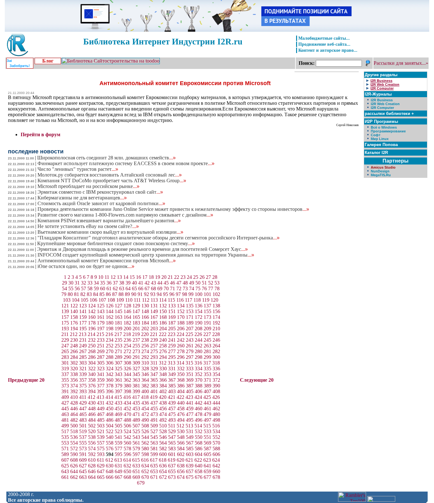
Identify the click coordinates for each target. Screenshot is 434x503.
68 (153, 288)
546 (163, 437)
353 (207, 374)
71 (172, 288)
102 (216, 294)
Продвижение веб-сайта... (324, 44)
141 (83, 311)
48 (185, 282)
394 (92, 391)
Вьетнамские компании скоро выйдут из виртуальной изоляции (110, 232)
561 (136, 443)
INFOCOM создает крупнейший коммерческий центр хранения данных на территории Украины (145, 255)
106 (93, 300)
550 (198, 437)
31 (77, 282)
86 (108, 294)
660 (216, 471)
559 (118, 443)
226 (198, 334)
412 (91, 397)
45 (166, 282)
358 (92, 380)
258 (163, 345)
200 (127, 328)
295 (172, 357)
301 (65, 363)
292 (145, 357)
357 (83, 380)
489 (136, 420)
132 (163, 305)
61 (109, 288)
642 (216, 465)
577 (118, 448)
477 (189, 414)
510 (163, 425)
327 (136, 368)
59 (96, 288)
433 (118, 403)
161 (101, 317)
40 (134, 282)
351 (189, 374)
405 (189, 391)
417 (136, 397)
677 (207, 477)
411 (82, 397)
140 (74, 311)
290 (127, 357)
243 (189, 340)
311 (154, 363)
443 (207, 403)
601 (172, 454)
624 (216, 460)
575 (101, 448)
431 (101, 403)
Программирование (388, 131)
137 (207, 305)
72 (178, 288)
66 (140, 288)
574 (92, 448)
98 (184, 294)
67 (147, 288)
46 (172, 282)
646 (92, 471)
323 (101, 368)
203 (154, 328)
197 (101, 328)
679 (141, 483)
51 (204, 282)
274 (145, 351)
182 (127, 322)
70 (166, 288)
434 (127, 403)
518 (74, 431)
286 (92, 357)
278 (181, 351)
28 (214, 277)
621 (189, 460)
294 (163, 357)
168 (163, 317)
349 (172, 374)
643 (65, 471)
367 (172, 380)
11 (107, 277)
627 (83, 465)
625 (65, 465)
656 (181, 471)
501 (83, 425)
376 (92, 385)
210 (216, 328)
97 (178, 294)
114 (162, 300)
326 (127, 368)
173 (207, 317)
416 (127, 397)
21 (170, 277)
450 (109, 408)
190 (198, 322)
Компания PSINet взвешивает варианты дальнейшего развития (109, 220)
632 (127, 465)
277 (172, 351)
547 (172, 437)
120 (214, 300)
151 (172, 311)
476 (181, 414)
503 (101, 425)
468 (109, 414)
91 (140, 294)
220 (145, 334)
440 (181, 403)
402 (163, 391)
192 (216, 322)
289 (118, 357)
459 (189, 408)
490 (145, 420)
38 (121, 282)
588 (216, 448)
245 (207, 340)
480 (216, 414)
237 (136, 340)
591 (83, 454)
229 (65, 340)
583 (172, 448)
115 (171, 300)
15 (132, 277)
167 (154, 317)
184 (145, 322)
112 (145, 300)
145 (118, 311)
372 (216, 380)
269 (101, 351)
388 (198, 385)
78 (217, 288)
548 (181, 437)
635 (154, 465)
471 (136, 414)
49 (191, 282)
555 (83, 443)
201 (136, 328)
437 (154, 403)
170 (181, 317)
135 (189, 305)
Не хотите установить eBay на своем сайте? (88, 226)
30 (70, 282)
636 (163, 465)
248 (74, 345)
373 (65, 385)
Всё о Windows (384, 127)
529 (172, 431)
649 (118, 471)
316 (198, 363)
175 (65, 322)
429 (83, 403)
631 (118, 465)
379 (118, 385)
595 (118, 454)
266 (74, 351)
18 (151, 277)
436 (145, 403)
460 (198, 408)
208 (198, 328)
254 (127, 345)
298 (198, 357)
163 (118, 317)
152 (181, 311)
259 (172, 345)
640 (198, 465)
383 (154, 385)
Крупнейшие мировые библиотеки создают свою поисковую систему (116, 243)
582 (163, 448)
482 (74, 420)
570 (216, 443)
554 (74, 443)
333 (189, 368)
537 (83, 437)
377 (101, 385)
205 (172, 328)
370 (198, 380)
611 (100, 460)
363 (136, 380)
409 (65, 397)
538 (92, 437)
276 (163, 351)
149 (154, 311)
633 (136, 465)
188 (181, 322)
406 (198, 391)
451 (118, 408)
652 (145, 471)
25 (195, 277)
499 (65, 425)
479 (207, 414)
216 (109, 334)
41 (140, 282)
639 (189, 465)
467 (101, 414)
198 (109, 328)
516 (216, 425)
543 (136, 437)
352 (198, 374)
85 (102, 294)
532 (198, 431)
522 (109, 431)
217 (118, 334)
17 (144, 277)
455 (154, 408)
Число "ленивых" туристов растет (77, 169)
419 (154, 397)
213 (82, 334)
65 (134, 288)
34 (96, 282)
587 (207, 448)
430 (92, 403)
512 (180, 425)
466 (92, 414)
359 (101, 380)
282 (216, 351)
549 (189, 437)
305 (101, 363)
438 (163, 403)
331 (172, 368)
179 (101, 322)
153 (189, 311)
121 (65, 305)
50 (197, 282)
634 (145, 465)
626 (74, 465)
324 (109, 368)
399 (136, 391)
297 (189, 357)
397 (118, 391)
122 (74, 305)
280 (198, 351)
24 (189, 277)
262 (198, 345)
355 (65, 380)
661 (65, 477)
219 (136, 334)
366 (163, 380)
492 (163, 420)
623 (207, 460)
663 (83, 477)
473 (154, 414)
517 (65, 431)
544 (145, 437)
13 (119, 277)
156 (216, 311)
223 (171, 334)
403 (172, 391)
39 (128, 282)
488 (127, 420)
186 (163, 322)
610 (92, 460)
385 (172, 385)
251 (101, 345)
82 (82, 294)
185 (154, 322)
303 (83, 363)
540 (109, 437)
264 (216, 345)
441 (189, 403)
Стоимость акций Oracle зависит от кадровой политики (101, 203)
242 (181, 340)
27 (208, 277)
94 (159, 294)
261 (189, 345)
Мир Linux (380, 139)
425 (207, 397)
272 (127, 351)
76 (204, 288)
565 (172, 443)
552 (216, 437)
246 (216, 340)
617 (154, 460)
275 (154, 351)
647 (101, 471)
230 (74, 340)
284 (74, 357)
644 (74, 471)
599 (154, 454)
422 (180, 397)
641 (207, 465)
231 (83, 340)
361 (118, 380)
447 (83, 408)
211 (65, 334)
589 (65, 454)
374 (74, 385)
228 (216, 334)
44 (159, 282)
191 (207, 322)
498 (216, 420)
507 (136, 425)
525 (136, 431)
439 (172, 403)
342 (109, 374)
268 (92, 351)
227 (207, 334)
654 (163, 471)
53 (217, 282)
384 (163, 385)
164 (127, 317)
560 (127, 443)
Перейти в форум (40, 134)
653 (154, 471)
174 (216, 317)
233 (101, 340)
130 (145, 305)
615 (136, 460)
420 (162, 397)
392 (74, 391)
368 (181, 380)
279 (189, 351)
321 (83, 368)
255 (136, 345)
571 (65, 448)
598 (145, 454)
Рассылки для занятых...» (401, 63)
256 (145, 345)
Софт (375, 135)
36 (109, 282)
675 (189, 477)
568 (198, 443)
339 (83, 374)
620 (180, 460)
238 (145, 340)
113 (154, 300)
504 (109, 425)
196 (92, 328)
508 (145, 425)
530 (181, 431)
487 (118, 420)
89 (127, 294)
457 (172, 408)
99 (190, 294)
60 (102, 288)
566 (181, 443)
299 (207, 357)
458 (181, 408)
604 (198, 454)
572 (74, 448)
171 (189, 317)
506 (127, 425)
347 (154, 374)
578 (127, 448)
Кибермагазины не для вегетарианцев (82, 197)
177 (83, 322)
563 (154, 443)
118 (197, 300)
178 (92, 322)
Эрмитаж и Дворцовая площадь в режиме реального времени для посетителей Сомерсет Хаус (142, 249)
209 (207, 328)
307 (118, 363)
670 (145, 477)
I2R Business (382, 100)
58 (89, 288)
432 (109, 403)
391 (65, 391)
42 (147, 282)
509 (154, 425)
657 (189, 471)
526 (145, 431)
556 (92, 443)
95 (165, 294)
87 (114, 294)
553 (65, 443)
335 (207, 368)
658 (198, 471)
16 (138, 277)
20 (163, 277)
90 (133, 294)
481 (65, 420)
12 (113, 277)
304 (92, 363)
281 (207, 351)
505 (118, 425)
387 (189, 385)
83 (89, 294)
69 (159, 288)
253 (118, 345)
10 (100, 277)
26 (202, 277)
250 (92, 345)
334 (198, 368)
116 (180, 300)
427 (65, 403)
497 (207, 420)
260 (181, 345)
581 (154, 448)
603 (189, 454)
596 (127, 454)
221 (154, 334)
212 (74, 334)
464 (74, 414)
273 (136, 351)
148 (145, 311)
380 (127, 385)
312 (162, 363)
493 (172, 420)
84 (95, 294)
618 (162, 460)
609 (83, 460)
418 (145, 397)
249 (83, 345)
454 (145, 408)
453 (136, 408)
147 (136, 311)
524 (127, 431)
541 (118, 437)
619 (171, 460)
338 (74, 374)
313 (171, 363)
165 (136, 317)
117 (188, 300)
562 (145, 443)
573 (83, 448)
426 (216, 397)
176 (74, 322)
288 (109, 357)
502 (92, 425)
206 (181, 328)
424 (198, 397)
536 (74, 437)
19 (157, 277)
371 (207, 380)
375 (83, 385)
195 (83, 328)
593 (101, 454)
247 (65, 345)
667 (118, 477)
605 (207, 454)
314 (180, 363)
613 (118, 460)
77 (210, 288)
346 (145, 374)
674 (181, 477)
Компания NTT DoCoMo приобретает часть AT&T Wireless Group (111, 180)
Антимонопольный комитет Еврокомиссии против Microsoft (106, 260)
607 (65, 460)
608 (74, 460)
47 (178, 282)
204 (163, 328)
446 (74, 408)
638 (181, 465)
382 (145, 385)
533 (207, 431)
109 (120, 300)
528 (163, 431)
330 (163, 368)
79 (63, 294)
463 (65, 414)
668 (127, 477)
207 (189, 328)
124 (92, 305)
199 (118, 328)
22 (176, 277)
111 (137, 300)
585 (189, 448)
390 (216, 385)
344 (127, 374)
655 (172, 471)
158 (74, 317)
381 (136, 385)
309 (136, 363)
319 (65, 368)
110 (128, 300)
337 (65, 374)
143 (101, 311)
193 (65, 328)
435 (136, 403)
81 (76, 294)
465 (83, 414)
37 (115, 282)
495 (189, 420)
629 (101, 465)
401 (154, 391)
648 (109, 471)
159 (83, 317)
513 (189, 425)
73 (185, 288)
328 (145, 368)
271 (118, 351)
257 (154, 345)
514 (198, 425)
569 (207, 443)
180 (109, 322)
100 (198, 294)
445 (65, 408)
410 (74, 397)
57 (83, 288)
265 (65, 351)
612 (109, 460)
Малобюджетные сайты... (324, 38)
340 (92, 374)
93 (152, 294)
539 (101, 437)
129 (136, 305)
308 (127, 363)
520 (92, 431)
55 (70, 288)
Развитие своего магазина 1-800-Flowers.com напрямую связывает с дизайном (125, 215)
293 (154, 357)
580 (145, 448)
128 (127, 305)
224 (180, 334)
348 (163, 374)
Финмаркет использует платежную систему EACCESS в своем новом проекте (125, 163)
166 (145, 317)
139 (65, 311)
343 (118, 374)
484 (92, 420)
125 (101, 305)
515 (207, 425)
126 (109, 305)
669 (136, 477)
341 (101, 374)
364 (145, 380)
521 (101, 431)
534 (216, 431)
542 (127, 437)
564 (163, 443)
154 (198, 311)
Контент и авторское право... (327, 50)
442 (198, 403)
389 (207, 385)
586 (198, 448)
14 (125, 277)
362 (127, 380)
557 (101, 443)
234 (109, 340)
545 (154, 437)
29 (64, 282)
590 (74, 454)
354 (216, 374)
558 (109, 443)
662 (74, 477)
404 (181, 391)
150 (163, 311)
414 (109, 397)
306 (109, 363)
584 (181, 448)
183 (136, 322)
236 (127, 340)
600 (163, 454)
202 (145, 328)
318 (216, 363)
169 (172, 317)
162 (109, 317)
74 (191, 288)
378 (109, 385)
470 (127, 414)
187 (172, 322)
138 (216, 305)
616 (145, 460)
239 (154, 340)
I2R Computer (382, 108)
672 (163, 477)
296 (181, 357)
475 (172, 414)
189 (189, 322)
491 (154, 420)
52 (210, 282)
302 (74, 363)
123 (83, 305)
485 (101, 420)
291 (136, 357)
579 (136, 448)
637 (172, 465)
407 (207, 391)
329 (154, 368)
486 (109, 420)
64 (128, 288)
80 (70, 294)
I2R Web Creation (385, 104)
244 (198, 340)
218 (127, 334)
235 (118, 340)
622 (198, 460)
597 (136, 454)
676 (198, 477)
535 (65, 437)
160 (92, 317)
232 (92, 340)
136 (198, 305)
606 (216, 454)
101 (207, 294)
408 (216, 391)
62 (115, 288)
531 (189, 431)
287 (101, 357)
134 (181, 305)
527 (154, 431)
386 (181, 385)
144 (109, 311)
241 (172, 340)
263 (207, 345)
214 (91, 334)
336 (216, 368)
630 (109, 465)
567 (189, 443)
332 (181, 368)
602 (181, 454)
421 (171, 397)
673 (172, 477)
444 (216, 403)
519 (83, 431)
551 (207, 437)
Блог (47, 61)
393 (83, 391)
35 (102, 282)
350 (181, 374)
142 (92, 311)
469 (118, 414)
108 (111, 300)
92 (146, 294)
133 (172, 305)
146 (127, 311)
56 (77, 288)
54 (64, 288)
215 (100, 334)
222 (162, 334)
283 (65, 357)
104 (75, 300)
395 (101, 391)
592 (92, 454)
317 (207, 363)
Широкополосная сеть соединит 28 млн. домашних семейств (106, 157)
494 (181, 420)
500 (74, 425)
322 (92, 368)
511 (171, 425)
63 (121, 288)
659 (207, 471)
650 (127, 471)
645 (83, 471)
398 (127, 391)
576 (109, 448)
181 (118, 322)
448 (92, 408)
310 (145, 363)
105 (84, 300)
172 (198, 317)
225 (189, 334)
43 (153, 282)
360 (109, 380)
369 (189, 380)
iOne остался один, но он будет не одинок (85, 266)
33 (89, 282)
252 (109, 345)
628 (92, 465)
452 (127, 408)
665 (101, 477)
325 (118, 368)
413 (100, 397)
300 (216, 357)
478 (198, 414)
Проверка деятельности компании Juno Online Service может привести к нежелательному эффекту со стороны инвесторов (173, 209)
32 (83, 282)
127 (118, 305)
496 (198, 420)
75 (197, 288)
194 (74, 328)
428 (74, 403)
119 (205, 300)
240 (163, 340)
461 (207, 408)
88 (121, 294)
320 (74, 368)
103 (67, 300)
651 (136, 471)
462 (216, 408)
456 (163, 408)
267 (83, 351)
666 (109, 477)
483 (83, 420)
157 (65, 317)
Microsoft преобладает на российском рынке (88, 186)
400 (145, 391)
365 (154, 380)
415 (118, 397)
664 (92, 477)
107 (102, 300)
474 (163, 414)
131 (154, 305)
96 (171, 294)
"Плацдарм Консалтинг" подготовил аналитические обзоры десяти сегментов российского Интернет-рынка (158, 237)
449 (101, 408)
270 (109, 351)
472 (145, 414)
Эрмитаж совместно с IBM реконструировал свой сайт (100, 192)
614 (127, 460)
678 (216, 477)
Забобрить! (20, 66)
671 (154, 477)
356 (74, 380)
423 (189, 397)
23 (183, 277)
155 (207, 311)
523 (118, 431)
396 (109, 391)
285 (83, 357)
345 (136, 374)
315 (189, 363)
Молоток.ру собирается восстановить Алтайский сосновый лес (109, 175)
